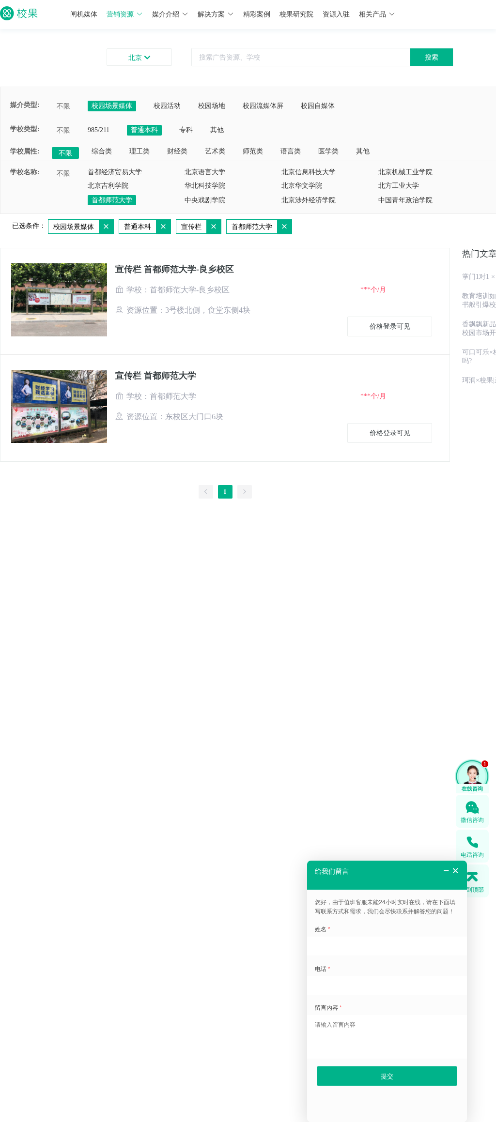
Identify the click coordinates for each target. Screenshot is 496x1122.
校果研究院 (296, 14)
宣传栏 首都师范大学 (155, 375)
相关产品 (372, 14)
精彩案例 (256, 14)
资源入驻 (336, 14)
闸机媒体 (83, 14)
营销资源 (120, 14)
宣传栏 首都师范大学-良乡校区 (174, 269)
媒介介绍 (165, 14)
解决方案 (211, 14)
